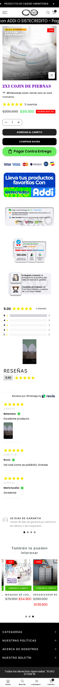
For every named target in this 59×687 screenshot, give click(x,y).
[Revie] (48, 396)
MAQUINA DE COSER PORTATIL (23, 594)
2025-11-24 (9, 408)
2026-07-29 (10, 454)
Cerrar (57, 3)
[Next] (54, 575)
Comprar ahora (29, 141)
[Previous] (4, 575)
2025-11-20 (9, 482)
